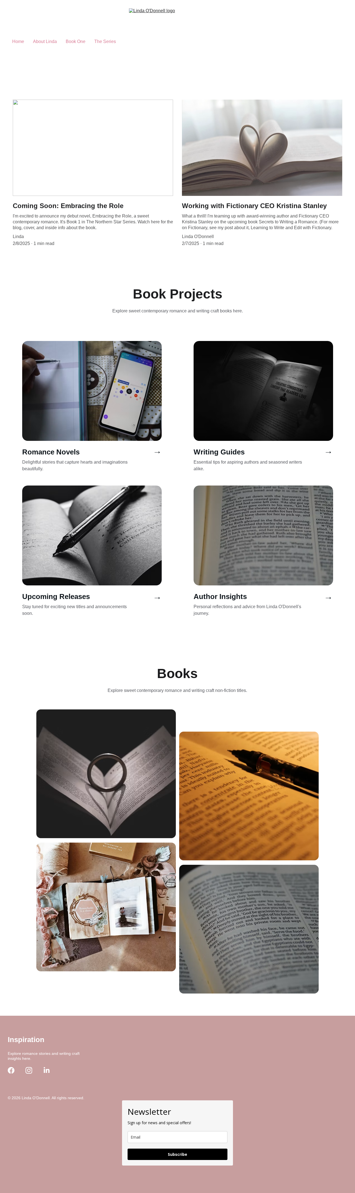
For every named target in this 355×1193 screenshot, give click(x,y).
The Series (105, 41)
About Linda (45, 41)
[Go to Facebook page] (11, 1070)
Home (18, 41)
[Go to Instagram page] (29, 1070)
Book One (75, 41)
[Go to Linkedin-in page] (46, 1070)
